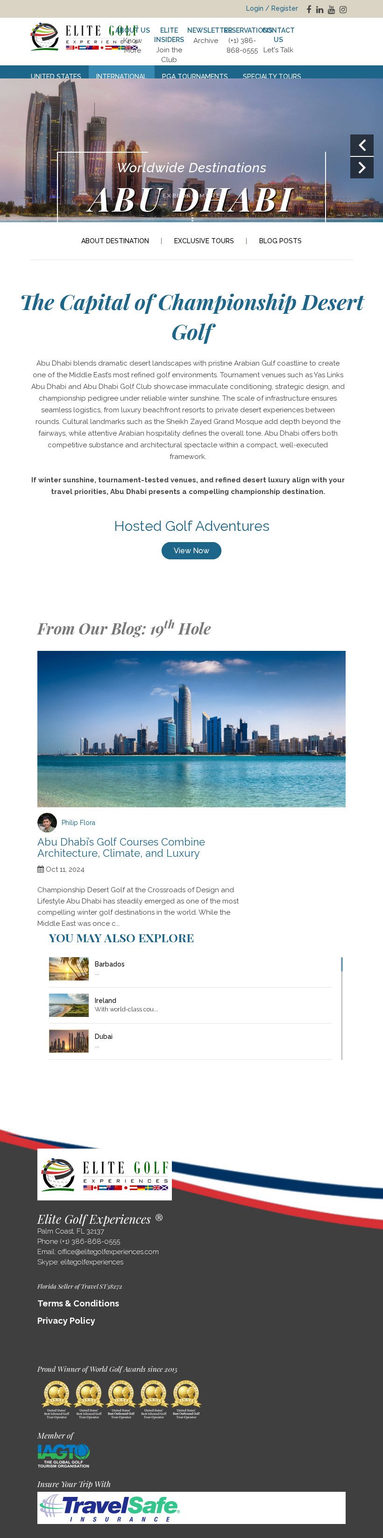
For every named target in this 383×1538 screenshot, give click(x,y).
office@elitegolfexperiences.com (108, 1252)
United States (56, 76)
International (121, 76)
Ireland (105, 1000)
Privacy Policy (66, 1321)
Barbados (110, 964)
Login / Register (272, 8)
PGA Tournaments (195, 76)
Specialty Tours (272, 76)
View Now (191, 550)
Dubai (104, 1036)
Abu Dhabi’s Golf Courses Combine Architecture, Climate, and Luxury (121, 847)
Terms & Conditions (78, 1303)
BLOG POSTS (280, 241)
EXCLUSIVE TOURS (204, 241)
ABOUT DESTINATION (115, 241)
